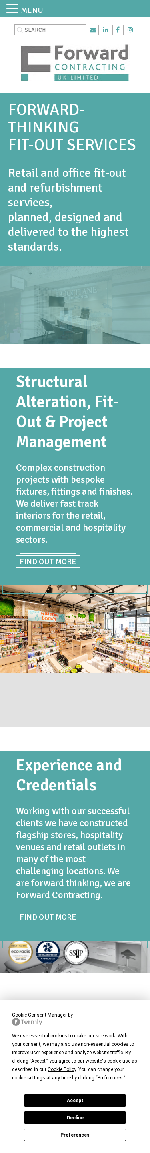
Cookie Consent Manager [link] (39, 1015)
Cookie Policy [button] (62, 1069)
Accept (75, 1100)
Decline (75, 1118)
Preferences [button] (110, 1078)
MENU (32, 10)
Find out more (48, 562)
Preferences (75, 1135)
